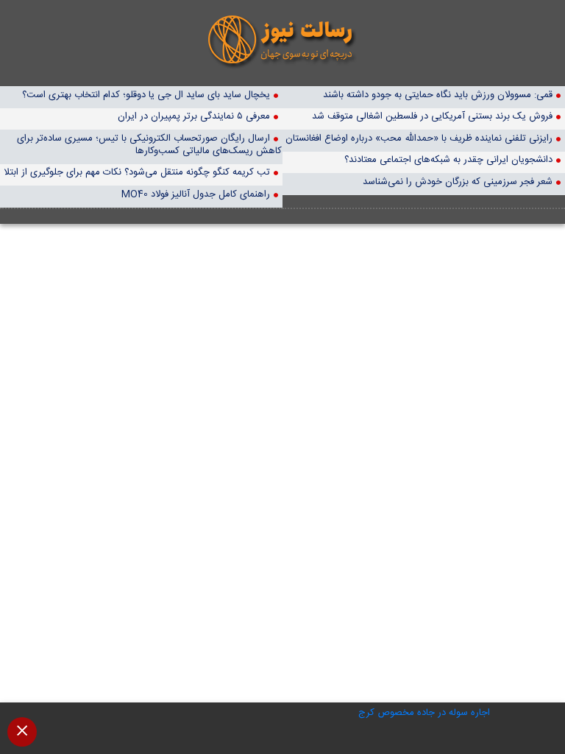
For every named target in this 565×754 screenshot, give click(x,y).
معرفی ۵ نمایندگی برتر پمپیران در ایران (194, 116)
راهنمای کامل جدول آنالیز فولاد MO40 (195, 194)
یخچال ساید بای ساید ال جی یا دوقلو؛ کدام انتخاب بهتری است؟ (146, 95)
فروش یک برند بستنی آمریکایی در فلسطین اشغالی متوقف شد (432, 116)
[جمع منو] (22, 732)
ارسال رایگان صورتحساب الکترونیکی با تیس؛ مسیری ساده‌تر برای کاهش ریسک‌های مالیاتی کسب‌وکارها (149, 144)
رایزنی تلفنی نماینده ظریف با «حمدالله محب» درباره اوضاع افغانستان (418, 138)
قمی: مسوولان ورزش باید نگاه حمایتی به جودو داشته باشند (437, 95)
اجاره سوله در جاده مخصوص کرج (424, 713)
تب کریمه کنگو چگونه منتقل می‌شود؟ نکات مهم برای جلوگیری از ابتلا (137, 172)
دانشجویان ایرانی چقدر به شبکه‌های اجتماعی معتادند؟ (448, 159)
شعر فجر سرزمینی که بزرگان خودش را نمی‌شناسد (457, 181)
